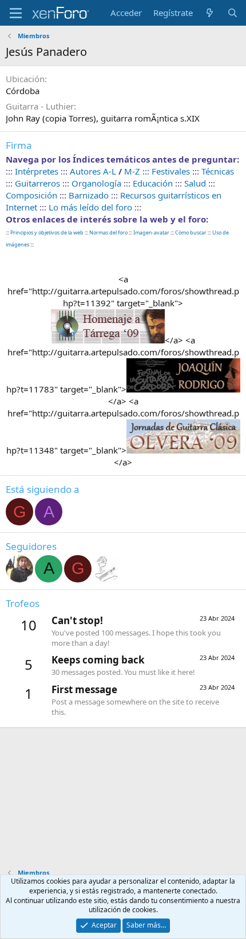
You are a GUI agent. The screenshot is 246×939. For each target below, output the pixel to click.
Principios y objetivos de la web (47, 232)
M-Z (132, 171)
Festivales (171, 171)
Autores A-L (93, 171)
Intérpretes (36, 171)
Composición (31, 195)
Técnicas (217, 171)
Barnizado (89, 195)
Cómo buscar (191, 232)
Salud (195, 183)
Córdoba (22, 90)
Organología (96, 183)
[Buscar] (232, 12)
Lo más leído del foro (90, 207)
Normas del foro (109, 232)
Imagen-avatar (151, 232)
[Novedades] (210, 12)
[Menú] (15, 13)
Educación (153, 183)
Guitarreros (37, 183)
